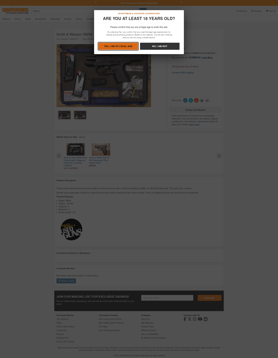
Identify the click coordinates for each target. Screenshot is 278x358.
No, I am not (159, 46)
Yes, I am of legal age (118, 46)
